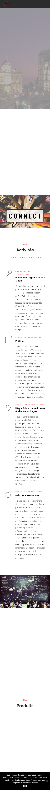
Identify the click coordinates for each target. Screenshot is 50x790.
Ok (25, 786)
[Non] (47, 781)
